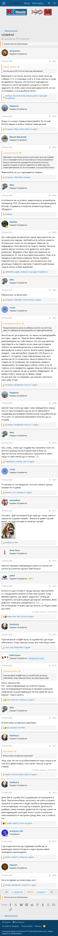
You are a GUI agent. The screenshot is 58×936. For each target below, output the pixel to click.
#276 (55, 718)
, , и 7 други (21, 385)
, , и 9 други (20, 616)
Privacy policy (27, 926)
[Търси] (54, 3)
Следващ (41, 892)
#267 (55, 318)
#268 (55, 403)
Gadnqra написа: (10, 671)
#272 (55, 561)
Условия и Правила (10, 926)
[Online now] (6, 226)
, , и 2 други (18, 492)
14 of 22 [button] (30, 892)
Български (19, 922)
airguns (7, 922)
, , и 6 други (21, 129)
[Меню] (4, 3)
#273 (55, 586)
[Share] (50, 61)
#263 (55, 147)
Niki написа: (8, 751)
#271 (55, 511)
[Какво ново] (49, 3)
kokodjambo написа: (12, 323)
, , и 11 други (21, 425)
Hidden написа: (9, 67)
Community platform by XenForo (24, 931)
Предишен (18, 892)
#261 (55, 61)
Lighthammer (9, 39)
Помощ (37, 926)
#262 (55, 116)
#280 (55, 875)
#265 (55, 232)
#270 (55, 480)
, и (18, 177)
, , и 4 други (23, 300)
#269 (55, 443)
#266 (55, 290)
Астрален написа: (10, 153)
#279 (55, 841)
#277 (55, 746)
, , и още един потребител (26, 97)
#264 (55, 195)
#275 (55, 665)
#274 (55, 634)
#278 (55, 792)
